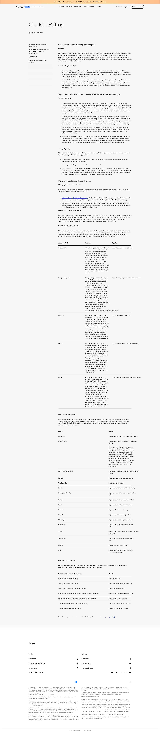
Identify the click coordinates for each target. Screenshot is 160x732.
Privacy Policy (57, 682)
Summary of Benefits (49, 694)
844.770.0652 (97, 2)
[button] (69, 7)
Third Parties (33, 57)
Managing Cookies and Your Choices (38, 61)
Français (40, 33)
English (33, 33)
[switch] (129, 682)
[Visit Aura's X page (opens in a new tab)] (116, 672)
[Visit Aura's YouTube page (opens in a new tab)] (129, 672)
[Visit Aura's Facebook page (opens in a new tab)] (125, 672)
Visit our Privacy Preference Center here (75, 198)
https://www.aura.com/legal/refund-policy (62, 712)
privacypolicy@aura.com (113, 617)
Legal (49, 682)
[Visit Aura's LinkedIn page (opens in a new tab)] (112, 672)
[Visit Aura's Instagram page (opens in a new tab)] (121, 672)
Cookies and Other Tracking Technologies (38, 45)
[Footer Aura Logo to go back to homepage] (32, 643)
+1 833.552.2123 (36, 672)
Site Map (82, 682)
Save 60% (58, 2)
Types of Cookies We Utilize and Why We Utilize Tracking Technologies (39, 51)
